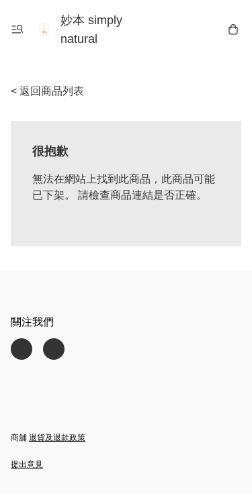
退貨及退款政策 (57, 437)
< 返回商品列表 (47, 91)
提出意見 (27, 464)
